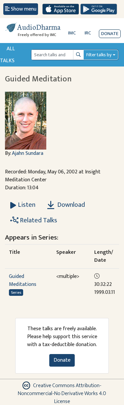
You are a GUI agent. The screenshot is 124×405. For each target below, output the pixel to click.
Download (70, 204)
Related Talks (38, 220)
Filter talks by (98, 55)
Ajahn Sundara (27, 153)
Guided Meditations (22, 280)
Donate (109, 33)
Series (16, 292)
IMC (72, 33)
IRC (88, 33)
